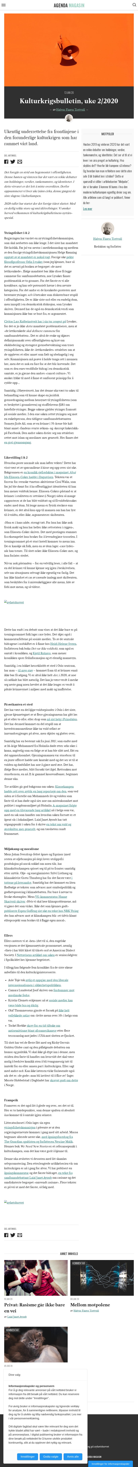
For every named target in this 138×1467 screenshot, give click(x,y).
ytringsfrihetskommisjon (20, 1127)
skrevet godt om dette (64, 1080)
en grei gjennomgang (17, 442)
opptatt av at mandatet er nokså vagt (27, 257)
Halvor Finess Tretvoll (70, 109)
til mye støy (25, 670)
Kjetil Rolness (42, 653)
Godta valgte (50, 1456)
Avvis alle (73, 1456)
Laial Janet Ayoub (17, 1316)
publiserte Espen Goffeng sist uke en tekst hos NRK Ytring (41, 911)
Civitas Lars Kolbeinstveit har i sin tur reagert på (35, 321)
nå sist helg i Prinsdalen (62, 719)
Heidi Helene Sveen (63, 644)
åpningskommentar (16, 1173)
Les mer (87, 208)
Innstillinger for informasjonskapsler (110, 1463)
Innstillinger (27, 1456)
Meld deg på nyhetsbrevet (94, 1446)
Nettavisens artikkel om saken (36, 955)
